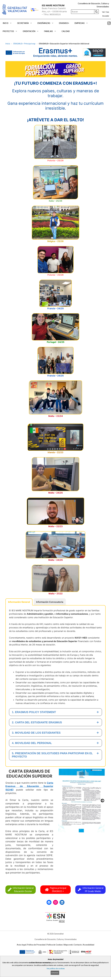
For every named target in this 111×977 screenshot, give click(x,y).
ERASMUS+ (64, 23)
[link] (109, 23)
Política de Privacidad (36, 945)
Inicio (7, 43)
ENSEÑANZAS (43, 23)
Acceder (105, 16)
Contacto (78, 945)
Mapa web (68, 945)
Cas (107, 12)
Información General (19, 602)
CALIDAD (66, 31)
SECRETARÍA (23, 23)
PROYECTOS (8, 31)
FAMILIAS (48, 31)
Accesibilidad (88, 945)
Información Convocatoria (49, 602)
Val (103, 12)
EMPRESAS (80, 23)
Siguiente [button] (102, 800)
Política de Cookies (55, 945)
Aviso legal (21, 945)
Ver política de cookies (56, 969)
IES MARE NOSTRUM (53, 5)
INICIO (5, 23)
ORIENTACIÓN (29, 31)
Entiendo (54, 973)
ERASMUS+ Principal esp (24, 43)
